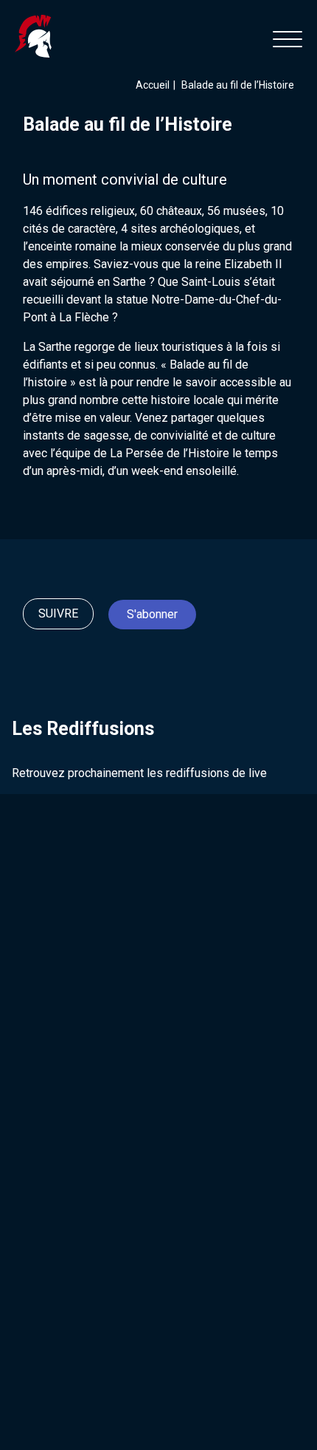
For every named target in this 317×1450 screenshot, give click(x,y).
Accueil (153, 85)
